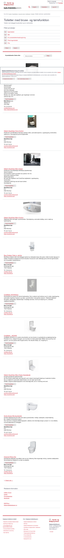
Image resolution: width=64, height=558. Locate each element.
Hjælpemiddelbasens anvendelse (31, 525)
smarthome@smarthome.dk (11, 146)
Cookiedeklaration (28, 536)
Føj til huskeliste (9, 99)
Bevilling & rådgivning (8, 523)
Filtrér (6, 48)
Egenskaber (11, 32)
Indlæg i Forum (7, 492)
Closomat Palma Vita (10, 457)
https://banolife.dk (8, 273)
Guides (5, 494)
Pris (9, 43)
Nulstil (15, 48)
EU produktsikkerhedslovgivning (17, 37)
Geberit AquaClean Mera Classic (13, 169)
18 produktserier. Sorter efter (12, 55)
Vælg (48, 55)
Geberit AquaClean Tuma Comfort (14, 131)
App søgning (6, 532)
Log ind (54, 7)
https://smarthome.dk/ (9, 147)
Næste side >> (9, 480)
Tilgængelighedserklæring (29, 533)
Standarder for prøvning (9, 530)
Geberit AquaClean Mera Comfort (13, 217)
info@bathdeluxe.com (9, 108)
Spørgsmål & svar (27, 538)
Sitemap (25, 523)
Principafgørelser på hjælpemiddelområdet (7, 526)
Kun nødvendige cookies (23, 78)
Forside (10, 14)
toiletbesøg (28, 14)
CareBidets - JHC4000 (10, 336)
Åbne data (26, 529)
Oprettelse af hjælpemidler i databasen (32, 527)
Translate (60, 3)
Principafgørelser (8, 496)
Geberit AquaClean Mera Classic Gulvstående (17, 375)
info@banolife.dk (8, 272)
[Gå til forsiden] (12, 8)
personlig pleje (22, 14)
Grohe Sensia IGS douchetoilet (13, 416)
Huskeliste (44, 7)
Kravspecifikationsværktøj (9, 528)
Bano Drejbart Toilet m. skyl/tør (13, 255)
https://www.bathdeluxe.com (11, 109)
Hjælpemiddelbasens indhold (30, 521)
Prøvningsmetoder (13, 40)
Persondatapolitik (27, 535)
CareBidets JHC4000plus (11, 295)
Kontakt (51, 531)
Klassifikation (15, 14)
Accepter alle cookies (7, 78)
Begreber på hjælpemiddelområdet (11, 521)
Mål (9, 35)
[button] (29, 7)
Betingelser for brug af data (29, 531)
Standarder (6, 498)
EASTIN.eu (6, 503)
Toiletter (32, 14)
